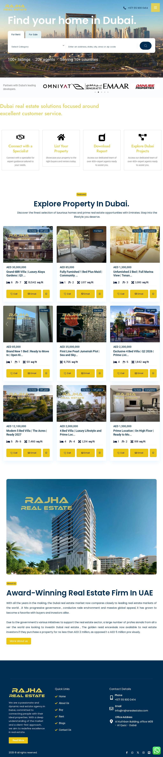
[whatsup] (132, 752)
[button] (95, 92)
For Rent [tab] (16, 34)
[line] (149, 752)
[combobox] (38, 45)
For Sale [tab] (33, 34)
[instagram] (143, 752)
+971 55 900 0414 (138, 8)
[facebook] (127, 752)
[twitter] (138, 752)
